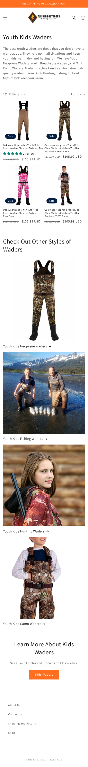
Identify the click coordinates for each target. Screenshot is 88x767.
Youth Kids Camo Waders (22, 623)
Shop (11, 732)
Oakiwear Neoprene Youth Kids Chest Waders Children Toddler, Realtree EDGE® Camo (62, 213)
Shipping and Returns (22, 723)
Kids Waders (44, 674)
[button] (5, 17)
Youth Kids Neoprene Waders (25, 346)
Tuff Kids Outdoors (41, 760)
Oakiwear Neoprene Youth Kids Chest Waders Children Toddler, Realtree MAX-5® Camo (62, 148)
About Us (14, 705)
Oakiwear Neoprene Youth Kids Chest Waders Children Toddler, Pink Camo (20, 213)
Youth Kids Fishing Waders (23, 438)
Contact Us (15, 714)
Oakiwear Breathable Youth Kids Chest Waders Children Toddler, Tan (23, 147)
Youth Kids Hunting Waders (24, 531)
